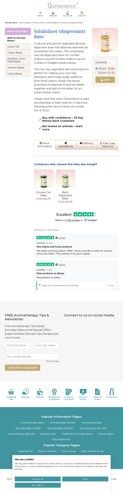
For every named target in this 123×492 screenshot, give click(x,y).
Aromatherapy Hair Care (93, 428)
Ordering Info (11, 398)
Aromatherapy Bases (32, 422)
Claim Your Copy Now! (22, 367)
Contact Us (112, 397)
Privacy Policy (52, 361)
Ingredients (65, 146)
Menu (40, 15)
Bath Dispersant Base (65, 195)
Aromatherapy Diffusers (60, 428)
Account (67, 15)
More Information (44, 145)
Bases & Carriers (31, 23)
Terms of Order (97, 398)
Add (106, 79)
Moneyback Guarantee (54, 398)
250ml (106, 72)
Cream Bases (14, 52)
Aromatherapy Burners (63, 422)
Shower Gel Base (43, 194)
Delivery (88, 143)
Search (82, 15)
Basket (53, 15)
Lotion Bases (14, 73)
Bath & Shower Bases (49, 23)
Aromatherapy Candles (28, 428)
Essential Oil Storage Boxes (77, 433)
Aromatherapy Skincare (21, 433)
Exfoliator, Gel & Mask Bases (16, 60)
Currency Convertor (68, 398)
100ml (106, 68)
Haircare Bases (15, 67)
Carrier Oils (13, 46)
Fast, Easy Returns (108, 145)
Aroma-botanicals (91, 422)
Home (21, 23)
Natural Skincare (61, 439)
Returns (40, 397)
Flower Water (106, 433)
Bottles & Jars (48, 433)
